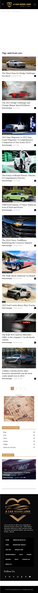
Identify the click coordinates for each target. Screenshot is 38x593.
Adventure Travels (7, 134)
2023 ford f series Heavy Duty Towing (18, 305)
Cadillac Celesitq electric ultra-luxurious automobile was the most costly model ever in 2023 (17, 373)
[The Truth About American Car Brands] (19, 262)
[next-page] (25, 388)
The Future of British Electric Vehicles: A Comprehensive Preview (19, 176)
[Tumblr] (21, 576)
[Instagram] (9, 576)
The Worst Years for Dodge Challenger (18, 73)
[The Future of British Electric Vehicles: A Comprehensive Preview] (19, 161)
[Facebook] (5, 576)
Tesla (5, 469)
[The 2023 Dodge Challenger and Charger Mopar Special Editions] (19, 90)
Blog (4, 99)
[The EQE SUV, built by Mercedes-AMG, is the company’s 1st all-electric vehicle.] (19, 322)
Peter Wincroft (6, 76)
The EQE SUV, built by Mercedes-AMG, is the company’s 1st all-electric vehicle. (18, 337)
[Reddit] (17, 576)
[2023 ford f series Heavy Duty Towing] (19, 293)
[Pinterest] (13, 576)
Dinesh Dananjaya (7, 108)
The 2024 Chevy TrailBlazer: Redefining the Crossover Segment (17, 241)
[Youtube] (29, 576)
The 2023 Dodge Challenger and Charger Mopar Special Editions (16, 104)
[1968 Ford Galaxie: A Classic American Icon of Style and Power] (19, 194)
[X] (25, 576)
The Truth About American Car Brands (18, 276)
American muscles (7, 201)
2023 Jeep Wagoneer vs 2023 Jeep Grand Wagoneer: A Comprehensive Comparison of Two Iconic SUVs (17, 140)
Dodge (4, 69)
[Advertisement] (19, 32)
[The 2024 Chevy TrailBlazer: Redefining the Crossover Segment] (19, 226)
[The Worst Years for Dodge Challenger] (19, 64)
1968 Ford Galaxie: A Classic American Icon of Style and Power (19, 206)
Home (3, 11)
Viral (4, 172)
